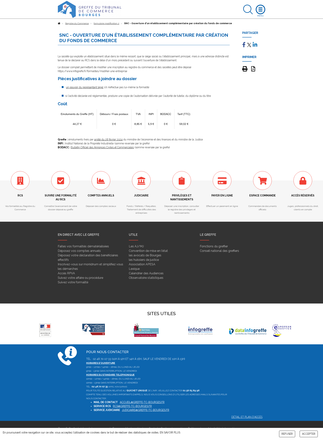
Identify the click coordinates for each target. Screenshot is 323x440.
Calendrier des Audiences (146, 273)
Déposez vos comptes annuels (79, 251)
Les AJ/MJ (136, 246)
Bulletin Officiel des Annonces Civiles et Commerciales (102, 147)
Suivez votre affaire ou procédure (80, 278)
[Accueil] (59, 23)
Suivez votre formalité (73, 282)
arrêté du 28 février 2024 (108, 139)
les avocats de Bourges (145, 255)
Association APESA (142, 264)
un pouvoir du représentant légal (84, 87)
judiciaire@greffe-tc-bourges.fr (145, 410)
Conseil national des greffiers (219, 251)
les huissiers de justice (144, 260)
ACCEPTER (308, 433)
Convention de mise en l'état (148, 251)
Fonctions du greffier (214, 246)
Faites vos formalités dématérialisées (83, 246)
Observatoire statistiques (146, 278)
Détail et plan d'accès (246, 416)
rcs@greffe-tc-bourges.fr (132, 406)
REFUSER (287, 433)
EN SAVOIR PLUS (170, 432)
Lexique (134, 269)
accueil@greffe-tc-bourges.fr (142, 402)
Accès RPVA (66, 273)
